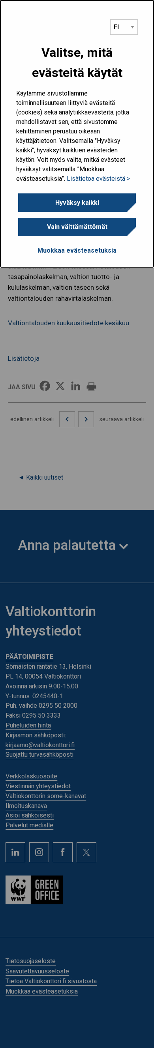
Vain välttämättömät (77, 227)
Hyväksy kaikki (77, 202)
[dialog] (77, 134)
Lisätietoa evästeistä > (98, 178)
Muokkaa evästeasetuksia (77, 250)
